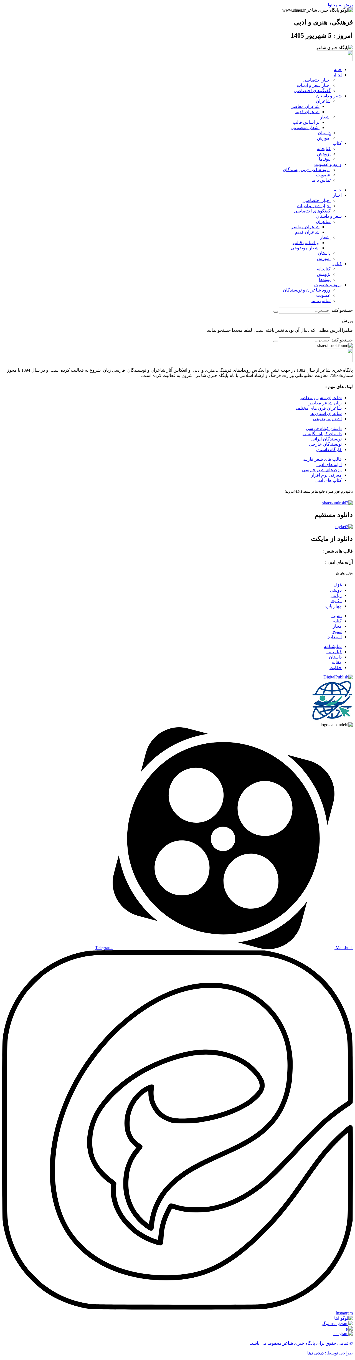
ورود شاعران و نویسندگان (307, 169)
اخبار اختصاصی (317, 80)
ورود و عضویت (328, 164)
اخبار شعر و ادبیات (314, 85)
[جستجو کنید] (275, 312)
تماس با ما (321, 180)
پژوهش (324, 153)
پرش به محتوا (340, 4)
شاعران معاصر (305, 106)
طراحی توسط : (330, 1353)
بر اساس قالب (306, 122)
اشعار (325, 117)
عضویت (323, 175)
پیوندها (325, 159)
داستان (324, 132)
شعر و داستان (329, 95)
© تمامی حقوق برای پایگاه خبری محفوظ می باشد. (301, 1343)
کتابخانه (324, 148)
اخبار (337, 74)
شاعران (323, 101)
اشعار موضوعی (305, 127)
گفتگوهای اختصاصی (312, 90)
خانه (338, 69)
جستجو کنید (342, 310)
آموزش (324, 138)
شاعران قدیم (307, 111)
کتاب (337, 143)
